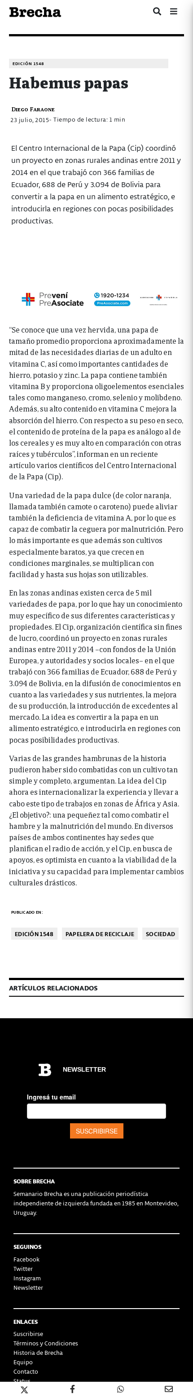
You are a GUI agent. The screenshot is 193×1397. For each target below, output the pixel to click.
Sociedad (160, 933)
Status (22, 1380)
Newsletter (28, 1287)
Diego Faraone (33, 109)
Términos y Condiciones (45, 1343)
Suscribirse (28, 1333)
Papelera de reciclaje (100, 933)
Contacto (25, 1371)
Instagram (27, 1278)
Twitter (23, 1268)
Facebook (26, 1259)
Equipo (23, 1362)
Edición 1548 (28, 63)
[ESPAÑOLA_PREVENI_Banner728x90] (96, 298)
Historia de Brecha (38, 1352)
